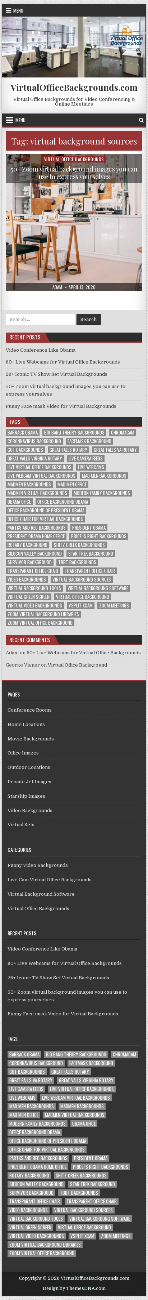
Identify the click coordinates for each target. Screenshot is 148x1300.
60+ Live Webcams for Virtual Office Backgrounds (63, 362)
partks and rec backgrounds (37, 527)
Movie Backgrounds (31, 739)
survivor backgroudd (30, 562)
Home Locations (26, 724)
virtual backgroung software (98, 588)
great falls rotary (68, 449)
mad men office (72, 484)
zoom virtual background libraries (43, 614)
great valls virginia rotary (35, 458)
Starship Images (26, 796)
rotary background (27, 545)
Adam (12, 652)
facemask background (89, 441)
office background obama (62, 501)
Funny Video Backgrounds (38, 865)
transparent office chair (90, 570)
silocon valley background (35, 553)
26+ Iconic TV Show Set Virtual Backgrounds (56, 374)
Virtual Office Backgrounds (74, 159)
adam (57, 287)
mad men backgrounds (104, 475)
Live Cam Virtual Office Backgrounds (50, 879)
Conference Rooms (30, 710)
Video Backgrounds (30, 810)
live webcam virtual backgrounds (41, 475)
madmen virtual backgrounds (37, 493)
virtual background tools (34, 588)
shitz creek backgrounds (79, 545)
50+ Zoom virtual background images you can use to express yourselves (74, 173)
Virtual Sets (21, 824)
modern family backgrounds (102, 493)
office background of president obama (46, 510)
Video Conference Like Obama (40, 350)
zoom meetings (114, 605)
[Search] (141, 120)
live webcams (91, 467)
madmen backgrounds (29, 484)
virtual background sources (81, 579)
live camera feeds (86, 458)
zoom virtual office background (40, 622)
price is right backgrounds (98, 536)
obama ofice (19, 501)
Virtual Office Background (77, 665)
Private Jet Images (29, 781)
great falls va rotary (115, 449)
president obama (89, 527)
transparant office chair (33, 570)
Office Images (23, 753)
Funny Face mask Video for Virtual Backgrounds (61, 406)
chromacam (122, 432)
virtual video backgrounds (35, 605)
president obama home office (36, 536)
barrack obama (23, 432)
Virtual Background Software (41, 894)
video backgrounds (27, 579)
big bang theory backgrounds (74, 432)
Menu (18, 10)
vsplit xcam (81, 605)
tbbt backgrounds (77, 562)
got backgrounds (25, 449)
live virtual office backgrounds (39, 467)
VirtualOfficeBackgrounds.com (74, 87)
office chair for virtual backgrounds (45, 519)
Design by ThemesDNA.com (74, 1288)
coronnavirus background (34, 441)
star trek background (90, 553)
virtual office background (82, 596)
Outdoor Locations (29, 767)
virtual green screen (29, 596)
